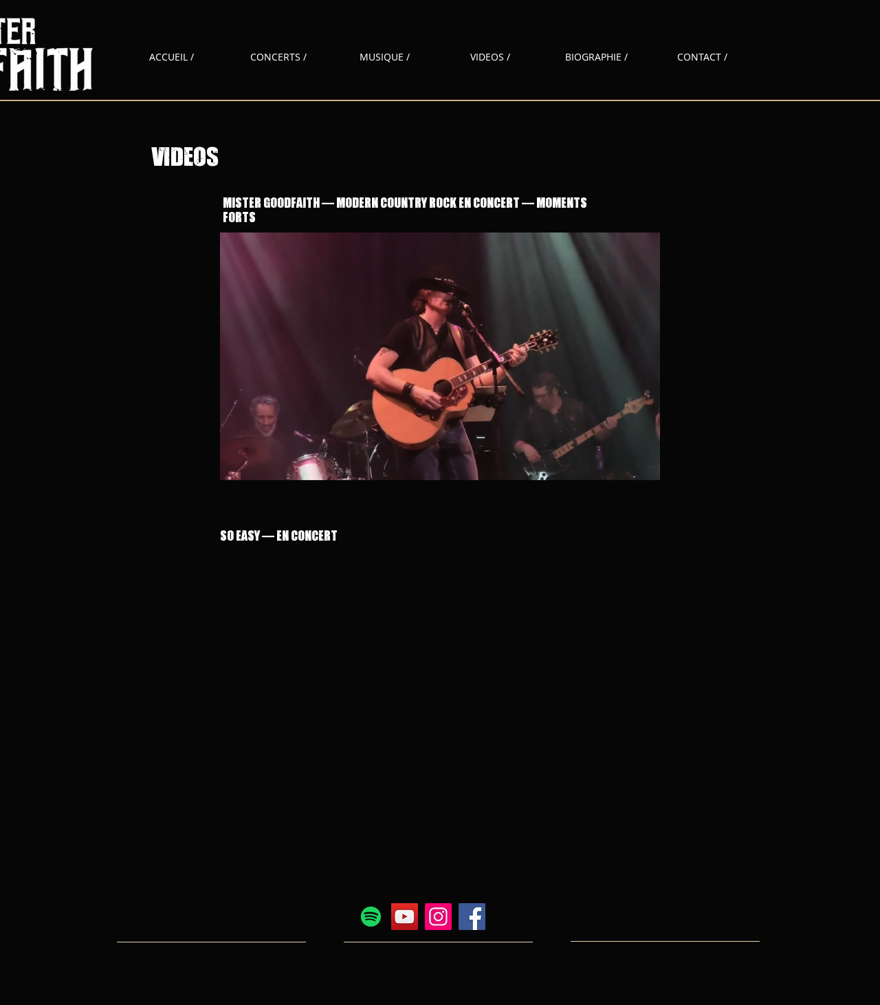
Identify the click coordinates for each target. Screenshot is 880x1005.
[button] (440, 465)
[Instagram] (438, 916)
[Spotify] (371, 916)
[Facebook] (472, 916)
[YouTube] (404, 916)
